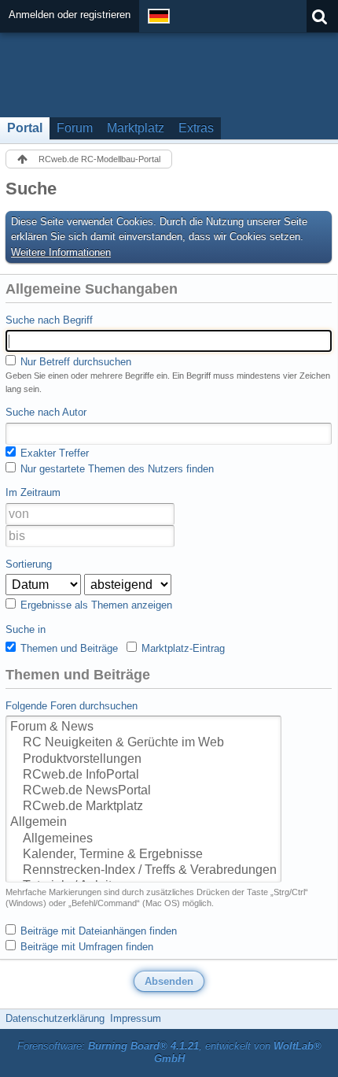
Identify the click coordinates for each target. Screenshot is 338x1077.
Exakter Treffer (53, 453)
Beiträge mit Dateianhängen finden (97, 931)
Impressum (135, 1018)
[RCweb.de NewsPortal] (143, 791)
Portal (24, 128)
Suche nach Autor (46, 412)
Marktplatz (135, 128)
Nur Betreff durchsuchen (74, 362)
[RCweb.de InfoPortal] (143, 775)
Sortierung (29, 564)
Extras (196, 128)
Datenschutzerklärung (55, 1018)
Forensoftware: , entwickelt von (169, 1052)
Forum (75, 128)
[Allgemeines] (143, 839)
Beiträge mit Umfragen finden (85, 947)
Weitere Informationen (61, 252)
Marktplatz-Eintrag (181, 648)
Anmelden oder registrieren (69, 14)
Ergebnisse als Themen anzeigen (94, 605)
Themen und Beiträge (67, 648)
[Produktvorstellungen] (143, 760)
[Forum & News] (143, 727)
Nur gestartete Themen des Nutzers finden (115, 469)
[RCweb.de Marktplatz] (143, 807)
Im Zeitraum (33, 492)
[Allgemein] (143, 823)
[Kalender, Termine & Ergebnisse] (143, 855)
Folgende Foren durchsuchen (72, 706)
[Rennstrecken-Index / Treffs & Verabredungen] (143, 871)
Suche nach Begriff (49, 320)
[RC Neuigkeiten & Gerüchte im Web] (143, 743)
